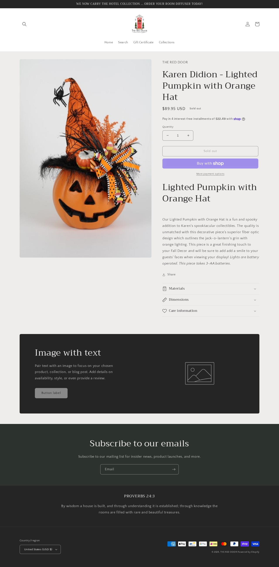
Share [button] (171, 274)
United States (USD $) (38, 549)
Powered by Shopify (248, 552)
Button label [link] (51, 393)
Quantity (168, 126)
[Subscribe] (174, 469)
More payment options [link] (210, 173)
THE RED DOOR (229, 552)
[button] (24, 24)
